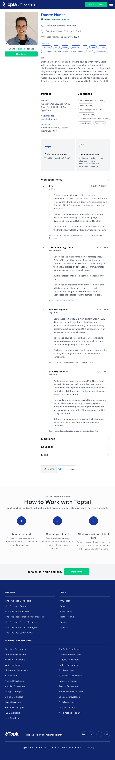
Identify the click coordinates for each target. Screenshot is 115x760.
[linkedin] (72, 469)
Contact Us (65, 606)
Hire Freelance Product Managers (21, 627)
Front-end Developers (15, 654)
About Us (64, 627)
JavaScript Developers (69, 648)
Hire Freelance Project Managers (20, 621)
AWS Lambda (78, 51)
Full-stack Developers (15, 648)
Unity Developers (67, 707)
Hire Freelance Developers (18, 600)
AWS (67, 51)
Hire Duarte (21, 54)
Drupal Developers (14, 696)
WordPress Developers (70, 712)
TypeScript (47, 51)
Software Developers (15, 659)
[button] (75, 179)
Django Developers (14, 691)
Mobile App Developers (16, 670)
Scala (89, 51)
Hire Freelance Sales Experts (19, 632)
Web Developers (13, 664)
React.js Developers (68, 686)
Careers (63, 621)
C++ (85, 47)
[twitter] (60, 469)
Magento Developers (69, 659)
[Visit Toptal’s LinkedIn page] (83, 734)
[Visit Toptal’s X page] (91, 734)
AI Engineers (11, 675)
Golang (58, 51)
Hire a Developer (96, 4)
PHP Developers (66, 670)
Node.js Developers (68, 664)
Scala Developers (67, 702)
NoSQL (65, 47)
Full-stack (46, 47)
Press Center (66, 611)
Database (75, 47)
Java (56, 47)
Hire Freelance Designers (17, 606)
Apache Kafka (101, 51)
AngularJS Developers (16, 686)
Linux (93, 47)
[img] (55, 19)
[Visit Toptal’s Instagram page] (107, 734)
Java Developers (13, 718)
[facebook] (66, 469)
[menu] (111, 4)
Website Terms (75, 747)
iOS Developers (12, 712)
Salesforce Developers (69, 696)
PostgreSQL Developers (70, 675)
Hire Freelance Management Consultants (24, 616)
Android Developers (14, 680)
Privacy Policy (61, 747)
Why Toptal (65, 600)
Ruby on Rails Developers (71, 691)
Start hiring (76, 571)
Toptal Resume (67, 616)
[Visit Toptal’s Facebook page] (99, 734)
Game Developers (13, 702)
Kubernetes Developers (70, 654)
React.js (102, 47)
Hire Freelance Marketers (17, 611)
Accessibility (89, 747)
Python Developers (68, 680)
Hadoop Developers (14, 707)
